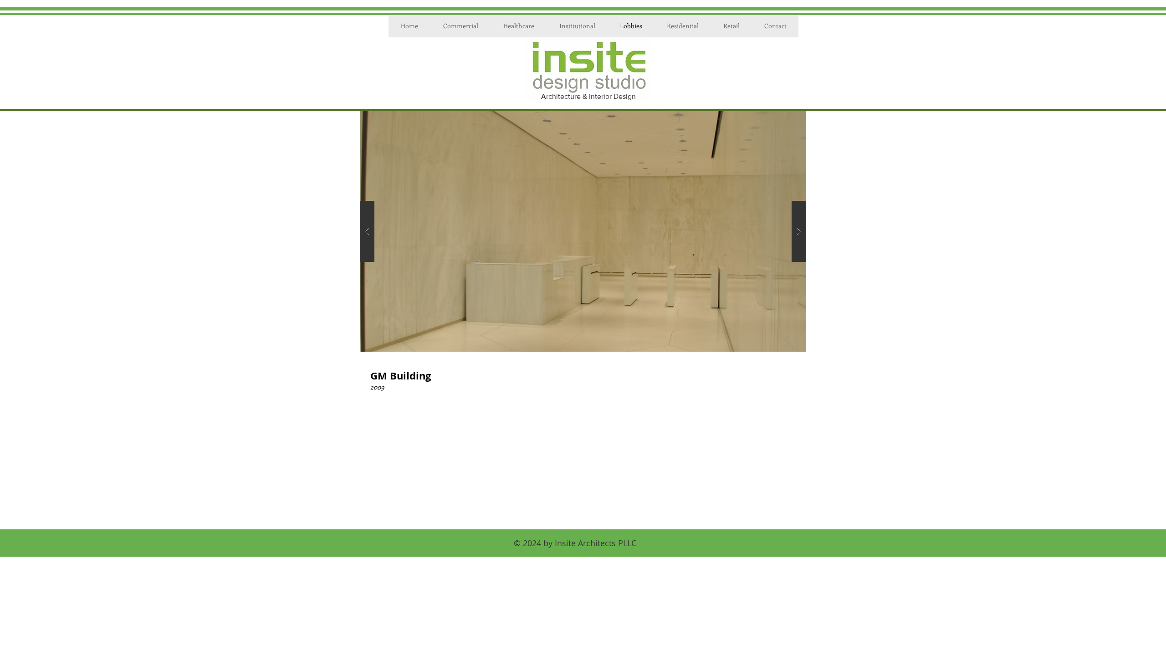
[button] (583, 231)
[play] (785, 118)
